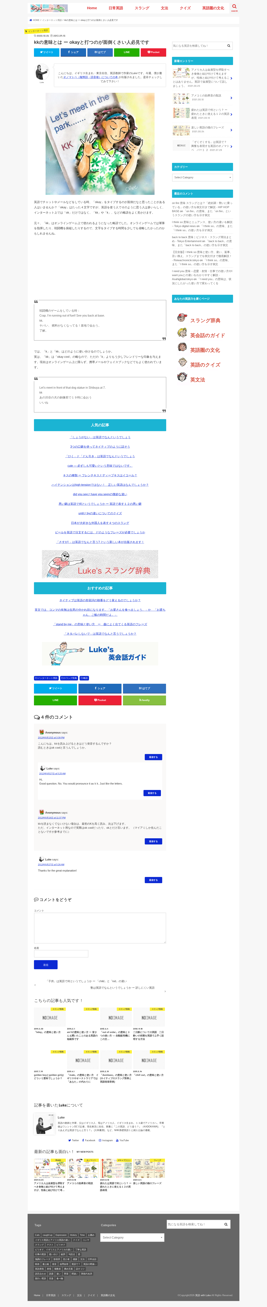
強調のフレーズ (42, 1259)
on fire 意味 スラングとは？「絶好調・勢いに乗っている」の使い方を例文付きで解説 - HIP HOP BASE (202, 207)
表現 (49, 1269)
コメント (39, 910)
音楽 (51, 1278)
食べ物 (59, 1278)
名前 (36, 948)
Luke (61, 1117)
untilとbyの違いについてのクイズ (100, 513)
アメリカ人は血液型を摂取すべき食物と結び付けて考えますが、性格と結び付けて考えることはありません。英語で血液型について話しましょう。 (201, 77)
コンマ (86, 1240)
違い (58, 1273)
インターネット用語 (47, 678)
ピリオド (60, 1244)
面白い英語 (40, 1278)
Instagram (107, 1140)
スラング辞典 (70, 678)
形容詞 (56, 1259)
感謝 (75, 1259)
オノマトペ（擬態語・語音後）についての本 (91, 77)
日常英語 (116, 8)
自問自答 (64, 1264)
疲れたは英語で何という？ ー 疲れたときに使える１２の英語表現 (210, 113)
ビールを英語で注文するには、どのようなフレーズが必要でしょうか (100, 532)
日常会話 (92, 1259)
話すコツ (80, 1269)
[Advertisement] (100, 266)
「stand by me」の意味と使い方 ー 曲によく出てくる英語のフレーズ (100, 624)
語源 (51, 1273)
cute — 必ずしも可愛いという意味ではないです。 (100, 465)
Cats (37, 1235)
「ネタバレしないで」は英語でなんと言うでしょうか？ (100, 633)
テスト (50, 1244)
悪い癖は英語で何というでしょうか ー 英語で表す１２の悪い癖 (100, 503)
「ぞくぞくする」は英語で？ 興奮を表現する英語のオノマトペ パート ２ (210, 146)
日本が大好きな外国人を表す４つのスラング (100, 522)
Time (82, 1235)
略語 (85, 678)
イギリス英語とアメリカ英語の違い (52, 1240)
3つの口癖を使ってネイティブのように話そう (100, 446)
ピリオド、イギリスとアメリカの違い (53, 1249)
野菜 (66, 1273)
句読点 (71, 1254)
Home (92, 8)
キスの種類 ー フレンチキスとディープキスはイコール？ (100, 475)
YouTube (124, 1140)
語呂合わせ (40, 1273)
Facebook (90, 1140)
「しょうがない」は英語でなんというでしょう (100, 437)
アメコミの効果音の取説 (206, 97)
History (73, 1235)
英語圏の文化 (213, 8)
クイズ (185, 8)
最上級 (46, 1264)
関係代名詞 (86, 1273)
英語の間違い (89, 1264)
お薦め (91, 1235)
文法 (164, 8)
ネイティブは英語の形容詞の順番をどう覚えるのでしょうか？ (100, 600)
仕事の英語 (40, 1254)
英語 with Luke (203, 1295)
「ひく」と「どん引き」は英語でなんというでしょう (100, 456)
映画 (37, 1264)
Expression (61, 1235)
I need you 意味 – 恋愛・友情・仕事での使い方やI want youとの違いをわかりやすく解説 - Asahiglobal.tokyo (202, 275)
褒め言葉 (68, 1269)
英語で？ (76, 1264)
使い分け (53, 1254)
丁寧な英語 (80, 1249)
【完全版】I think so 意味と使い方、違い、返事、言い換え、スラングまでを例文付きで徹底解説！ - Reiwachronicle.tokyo (202, 256)
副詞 (63, 1254)
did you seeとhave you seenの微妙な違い (100, 494)
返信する (153, 757)
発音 (54, 1264)
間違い (75, 1273)
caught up (47, 1235)
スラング (142, 8)
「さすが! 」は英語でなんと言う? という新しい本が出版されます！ (100, 542)
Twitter (75, 1140)
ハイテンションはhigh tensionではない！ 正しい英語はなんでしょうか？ (100, 484)
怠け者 (66, 1259)
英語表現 (39, 1269)
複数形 (57, 1269)
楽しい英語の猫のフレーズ (207, 129)
